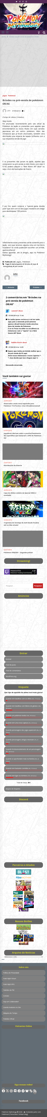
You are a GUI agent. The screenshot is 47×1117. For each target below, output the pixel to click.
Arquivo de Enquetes (13, 789)
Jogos (5, 95)
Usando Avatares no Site (12, 1007)
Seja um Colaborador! (11, 1002)
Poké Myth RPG (8, 984)
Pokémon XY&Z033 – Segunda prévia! (18, 552)
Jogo (34, 264)
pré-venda (19, 266)
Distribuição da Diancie (13, 465)
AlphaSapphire (17, 264)
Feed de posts (11, 665)
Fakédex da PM (8, 990)
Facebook (23, 1100)
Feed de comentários (13, 671)
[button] (38, 32)
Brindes (28, 264)
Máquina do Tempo (10, 1013)
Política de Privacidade (11, 973)
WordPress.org (11, 676)
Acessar (8, 659)
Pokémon (12, 95)
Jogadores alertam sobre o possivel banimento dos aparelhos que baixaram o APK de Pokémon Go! (22, 435)
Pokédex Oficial (8, 1019)
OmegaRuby (8, 266)
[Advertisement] (23, 63)
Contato (6, 996)
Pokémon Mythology (9, 1112)
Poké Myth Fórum (9, 978)
